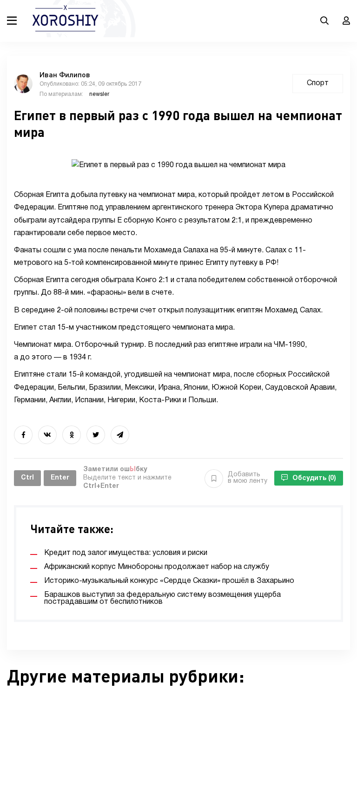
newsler (99, 94)
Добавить (247, 478)
